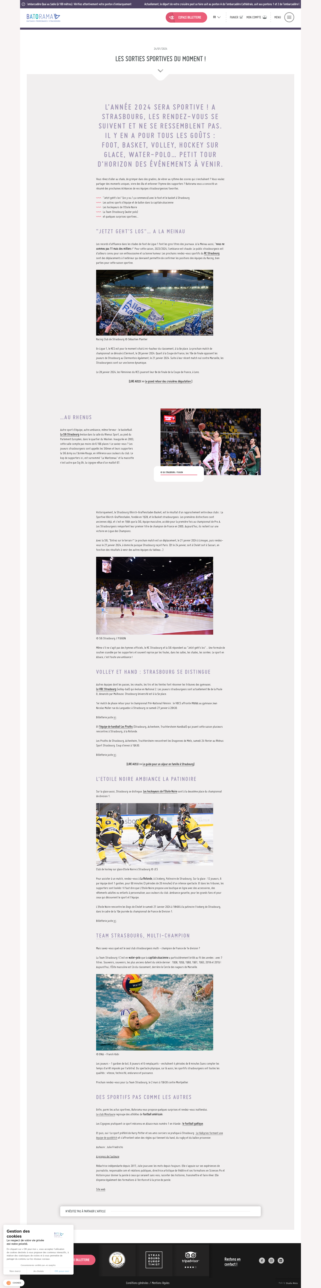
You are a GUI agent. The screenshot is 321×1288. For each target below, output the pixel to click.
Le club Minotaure (105, 1114)
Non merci (15, 1271)
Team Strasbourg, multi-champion (143, 935)
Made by (284, 1283)
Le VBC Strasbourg (106, 689)
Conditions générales (137, 1283)
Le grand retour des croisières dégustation (168, 381)
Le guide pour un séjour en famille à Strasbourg (168, 764)
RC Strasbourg (212, 253)
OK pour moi (62, 1271)
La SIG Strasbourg (69, 434)
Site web (100, 1189)
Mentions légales (161, 1283)
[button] (13, 1282)
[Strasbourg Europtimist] (154, 1261)
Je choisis (38, 1271)
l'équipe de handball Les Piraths (116, 727)
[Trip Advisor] (190, 1260)
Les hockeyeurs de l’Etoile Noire (160, 791)
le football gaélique (192, 1123)
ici (115, 717)
